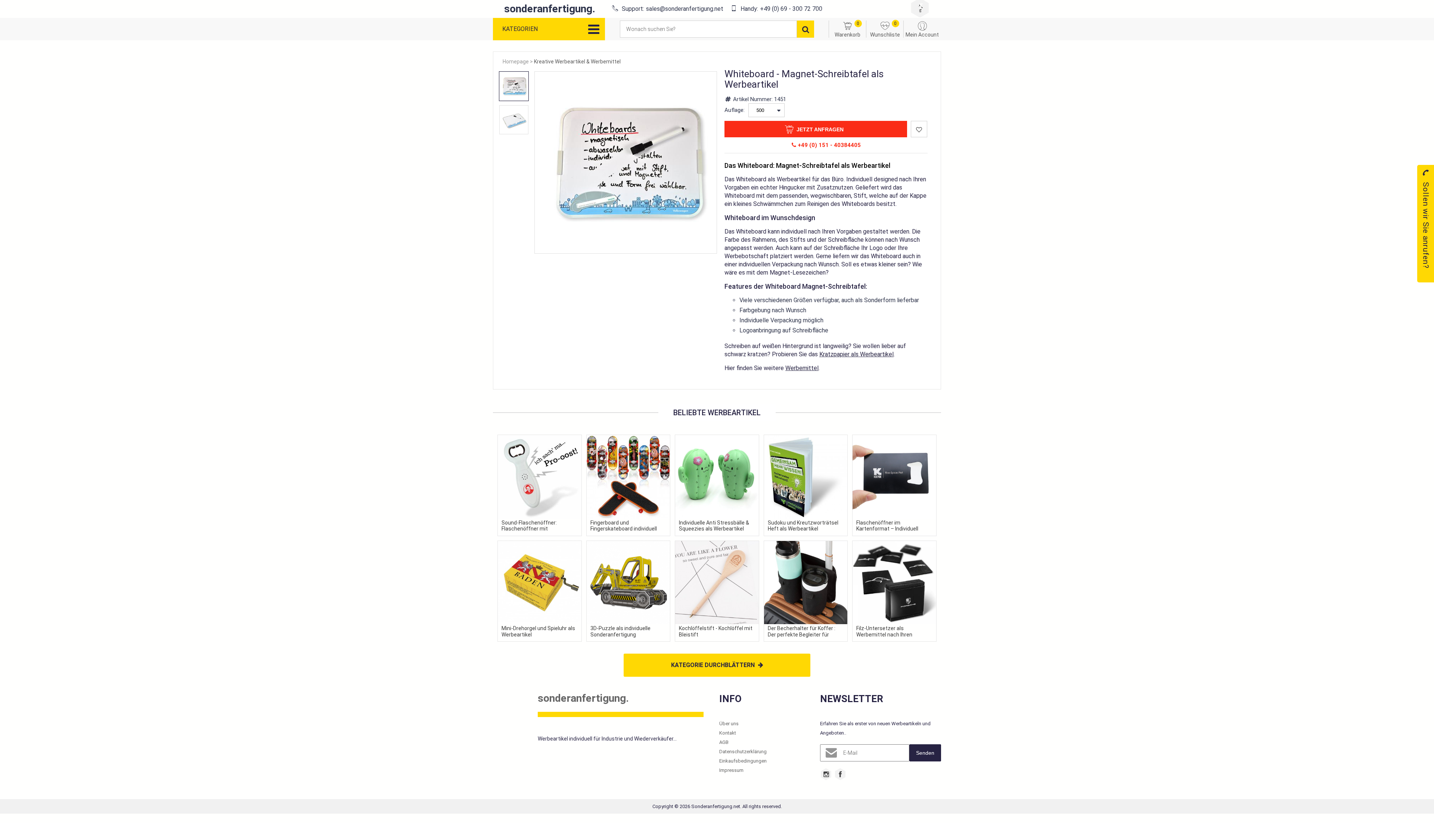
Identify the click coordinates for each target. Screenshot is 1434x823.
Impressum (731, 770)
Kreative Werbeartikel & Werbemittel (577, 62)
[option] (514, 86)
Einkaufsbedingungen (743, 761)
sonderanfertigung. (549, 9)
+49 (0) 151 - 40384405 (828, 145)
